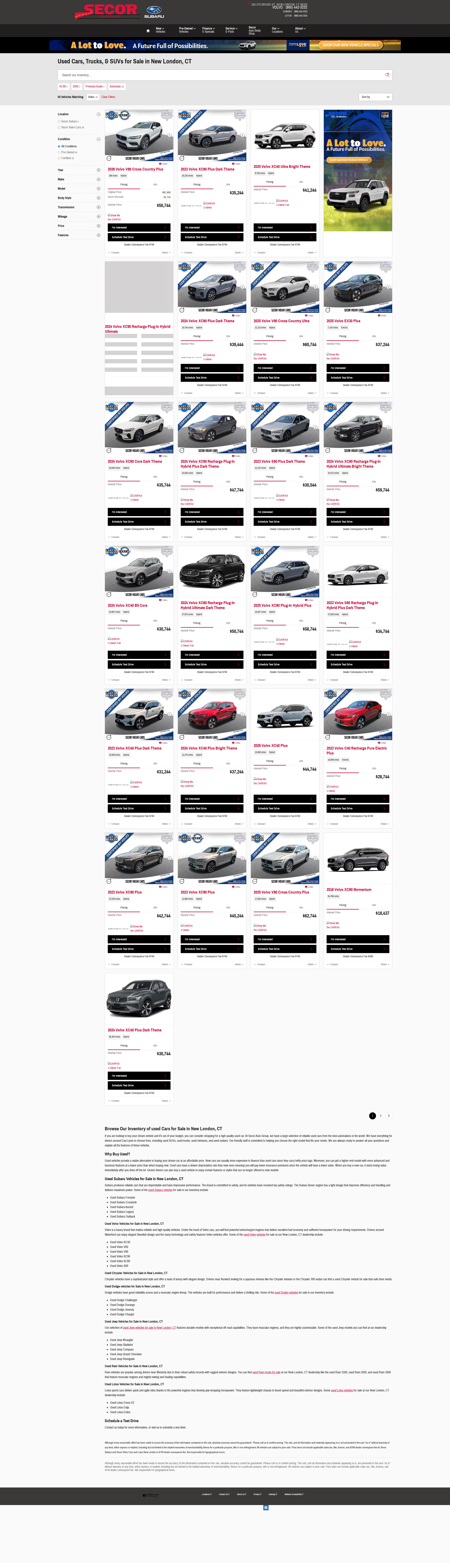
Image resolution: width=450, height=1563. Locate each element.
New (160, 30)
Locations (206, 1494)
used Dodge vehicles (286, 1293)
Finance (208, 30)
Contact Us (223, 1494)
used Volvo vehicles (255, 1235)
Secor (255, 30)
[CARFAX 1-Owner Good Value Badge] (282, 498)
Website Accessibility (293, 1494)
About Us (241, 1494)
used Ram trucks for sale (266, 1372)
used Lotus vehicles (342, 1390)
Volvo (91, 97)
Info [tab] (155, 184)
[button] (139, 176)
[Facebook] (266, 1507)
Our (277, 30)
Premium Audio (94, 86)
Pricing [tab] (123, 184)
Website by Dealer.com (151, 1495)
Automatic (117, 86)
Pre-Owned (186, 30)
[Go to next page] (388, 1115)
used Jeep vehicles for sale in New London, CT (149, 1328)
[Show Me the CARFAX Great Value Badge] (114, 218)
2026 (76, 86)
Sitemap (272, 1494)
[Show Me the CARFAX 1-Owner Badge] (260, 357)
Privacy (257, 1494)
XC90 (63, 86)
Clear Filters (108, 97)
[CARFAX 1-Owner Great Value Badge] (209, 206)
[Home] (154, 9)
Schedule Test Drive (123, 237)
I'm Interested (119, 227)
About (299, 30)
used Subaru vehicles (160, 1190)
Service (230, 30)
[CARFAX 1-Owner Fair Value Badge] (282, 203)
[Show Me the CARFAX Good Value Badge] (136, 929)
